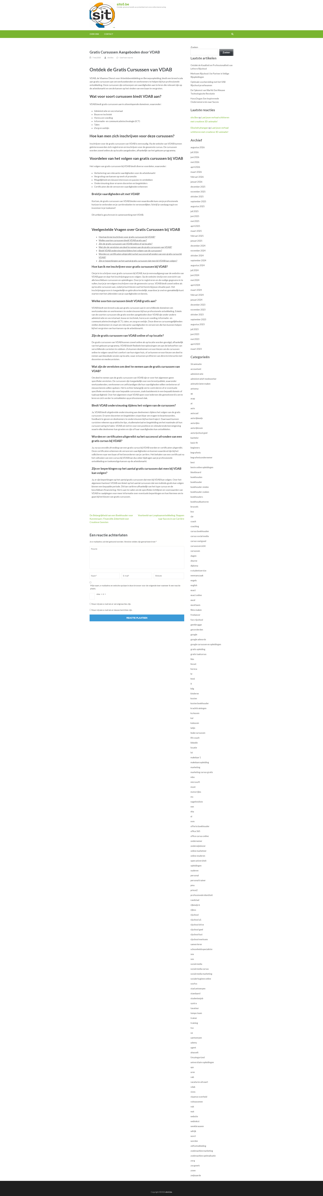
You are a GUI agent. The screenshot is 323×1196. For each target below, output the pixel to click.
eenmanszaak (197, 575)
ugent (193, 1047)
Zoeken (194, 47)
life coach (195, 737)
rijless (193, 910)
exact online (196, 595)
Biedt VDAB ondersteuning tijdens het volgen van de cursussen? (130, 250)
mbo (193, 777)
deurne (194, 560)
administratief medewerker (204, 378)
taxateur (195, 1008)
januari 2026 (196, 181)
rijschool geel (197, 929)
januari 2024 (196, 299)
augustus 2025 (198, 206)
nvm (193, 821)
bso (192, 511)
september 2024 (198, 260)
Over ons (94, 34)
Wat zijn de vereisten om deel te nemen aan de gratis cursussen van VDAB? (135, 247)
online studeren (198, 855)
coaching (195, 526)
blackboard (196, 472)
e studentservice (198, 570)
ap (192, 393)
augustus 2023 (198, 324)
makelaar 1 (196, 757)
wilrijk (193, 1131)
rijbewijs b (195, 905)
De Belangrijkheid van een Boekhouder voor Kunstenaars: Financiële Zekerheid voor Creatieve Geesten (111, 518)
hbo (192, 659)
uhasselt (194, 1052)
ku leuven (195, 713)
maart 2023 (196, 349)
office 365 (195, 831)
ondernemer (196, 841)
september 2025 (198, 201)
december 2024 (198, 245)
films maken (196, 610)
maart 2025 (196, 231)
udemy (194, 1042)
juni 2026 (195, 157)
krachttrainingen (198, 708)
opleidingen (196, 865)
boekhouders (197, 496)
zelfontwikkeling (198, 1146)
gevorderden (197, 629)
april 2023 (195, 344)
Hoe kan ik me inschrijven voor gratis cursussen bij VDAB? (127, 237)
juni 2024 (195, 275)
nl (191, 816)
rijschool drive (197, 924)
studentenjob (197, 998)
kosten (194, 698)
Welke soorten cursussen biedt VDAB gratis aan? (123, 240)
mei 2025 (195, 221)
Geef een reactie (126, 57)
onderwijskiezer (198, 846)
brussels (194, 506)
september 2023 (198, 319)
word (193, 1136)
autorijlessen (197, 428)
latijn (193, 728)
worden (194, 1141)
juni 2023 (195, 334)
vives (193, 1091)
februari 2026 (197, 177)
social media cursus (200, 969)
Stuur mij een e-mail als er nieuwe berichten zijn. (112, 610)
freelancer (195, 615)
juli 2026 (195, 152)
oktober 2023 (197, 314)
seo (192, 959)
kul (192, 718)
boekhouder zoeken (200, 492)
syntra (194, 1003)
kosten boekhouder (200, 703)
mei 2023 (195, 339)
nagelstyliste (197, 801)
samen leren (196, 944)
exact (193, 590)
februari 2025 (197, 236)
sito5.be (123, 4)
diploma (194, 565)
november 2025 (198, 191)
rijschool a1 (196, 919)
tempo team (196, 1013)
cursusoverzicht (198, 546)
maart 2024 (196, 290)
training (194, 1023)
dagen (193, 556)
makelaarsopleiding (200, 762)
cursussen (195, 551)
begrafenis (196, 452)
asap (193, 398)
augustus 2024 (198, 265)
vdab (193, 1087)
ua (192, 1032)
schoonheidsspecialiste (201, 949)
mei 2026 (195, 162)
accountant (196, 369)
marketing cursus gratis (202, 772)
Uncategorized (198, 1057)
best (193, 462)
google (194, 634)
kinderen (195, 693)
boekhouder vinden (200, 487)
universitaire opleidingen (202, 1062)
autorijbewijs (197, 418)
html (193, 678)
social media (196, 964)
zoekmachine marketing (202, 1150)
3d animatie (196, 364)
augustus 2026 (198, 147)
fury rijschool (197, 619)
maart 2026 (196, 172)
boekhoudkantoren (200, 501)
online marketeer (199, 851)
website (194, 1116)
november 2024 (198, 250)
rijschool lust (197, 934)
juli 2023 (195, 329)
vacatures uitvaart (199, 1082)
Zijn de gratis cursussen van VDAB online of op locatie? (125, 243)
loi (192, 752)
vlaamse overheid (199, 1096)
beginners (195, 447)
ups (192, 1067)
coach (193, 521)
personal (195, 875)
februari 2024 (197, 295)
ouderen (194, 870)
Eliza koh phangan (199, 127)
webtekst (195, 1121)
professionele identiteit (202, 895)
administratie (197, 374)
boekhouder (196, 482)
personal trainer (198, 880)
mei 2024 (195, 280)
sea (192, 954)
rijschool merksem (199, 939)
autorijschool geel (199, 433)
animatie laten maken (200, 383)
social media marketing (201, 973)
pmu (193, 885)
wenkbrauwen (197, 1126)
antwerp (194, 388)
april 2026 (195, 167)
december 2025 (198, 186)
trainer (194, 1018)
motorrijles (196, 792)
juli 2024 (195, 270)
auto (193, 408)
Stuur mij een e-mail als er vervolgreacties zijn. (111, 604)
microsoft (195, 782)
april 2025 (195, 226)
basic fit (194, 442)
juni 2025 (195, 216)
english (194, 585)
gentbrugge (196, 624)
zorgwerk (195, 1165)
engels (194, 580)
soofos (194, 983)
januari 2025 (196, 240)
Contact (108, 34)
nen (192, 806)
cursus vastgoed (198, 541)
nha (192, 811)
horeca (194, 669)
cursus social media (200, 536)
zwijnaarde (196, 1175)
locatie (194, 747)
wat (192, 1111)
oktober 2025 (197, 196)
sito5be (110, 57)
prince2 (194, 890)
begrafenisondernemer (201, 457)
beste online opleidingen (202, 467)
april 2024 (195, 285)
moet (193, 787)
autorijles (195, 423)
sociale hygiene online (201, 978)
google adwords (198, 639)
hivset (193, 664)
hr (192, 674)
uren (193, 1072)
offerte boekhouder (200, 826)
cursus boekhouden (200, 531)
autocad (194, 413)
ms (192, 796)
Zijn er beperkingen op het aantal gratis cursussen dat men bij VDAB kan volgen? (138, 260)
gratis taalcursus (198, 654)
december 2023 (198, 304)
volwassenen (197, 1101)
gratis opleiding (198, 649)
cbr (192, 516)
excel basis (195, 605)
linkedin (194, 742)
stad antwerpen (198, 988)
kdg (192, 688)
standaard (195, 993)
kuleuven (195, 723)
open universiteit (198, 860)
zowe (193, 1170)
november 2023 (198, 309)
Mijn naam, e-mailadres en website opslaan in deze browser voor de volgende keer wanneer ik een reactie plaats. (135, 587)
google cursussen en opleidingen (206, 644)
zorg (193, 1160)
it (191, 683)
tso (192, 1028)
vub (192, 1106)
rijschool (195, 914)
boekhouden (196, 477)
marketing (195, 767)
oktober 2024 (197, 255)
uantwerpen (196, 1037)
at (192, 403)
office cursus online (200, 836)
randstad (195, 900)
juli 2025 (195, 211)
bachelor (195, 437)
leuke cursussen (198, 733)
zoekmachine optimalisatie (203, 1155)
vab (192, 1077)
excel (193, 600)
